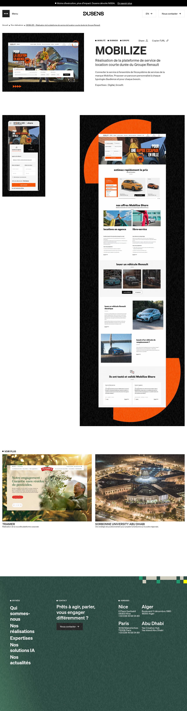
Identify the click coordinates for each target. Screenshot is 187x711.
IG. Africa (149, 703)
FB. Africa (170, 703)
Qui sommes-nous (20, 613)
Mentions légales (36, 703)
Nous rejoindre (81, 703)
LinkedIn (107, 703)
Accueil (5, 25)
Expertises (21, 638)
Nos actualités (20, 659)
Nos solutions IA (22, 647)
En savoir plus (125, 3)
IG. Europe (128, 703)
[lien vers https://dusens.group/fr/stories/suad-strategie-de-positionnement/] (140, 491)
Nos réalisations (17, 25)
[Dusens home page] (93, 14)
